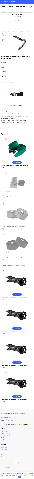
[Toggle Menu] (3, 6)
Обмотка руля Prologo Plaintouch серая (13, 226)
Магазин (7, 29)
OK (19, 477)
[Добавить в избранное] (2, 76)
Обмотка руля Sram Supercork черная (13, 257)
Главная (3, 29)
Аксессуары (4, 449)
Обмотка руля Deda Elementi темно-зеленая (15, 165)
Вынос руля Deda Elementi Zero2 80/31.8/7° (15, 365)
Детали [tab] (21, 105)
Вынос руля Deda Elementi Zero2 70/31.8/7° (14, 331)
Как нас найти (4, 414)
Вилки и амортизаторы (6, 454)
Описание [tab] (14, 105)
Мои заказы (4, 441)
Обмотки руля (29, 31)
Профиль (3, 439)
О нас (2, 437)
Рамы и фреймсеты (6, 456)
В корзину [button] (18, 162)
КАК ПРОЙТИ (22, 2)
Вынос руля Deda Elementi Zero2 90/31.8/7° (15, 399)
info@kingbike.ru (8, 419)
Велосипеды (4, 447)
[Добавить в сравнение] (5, 76)
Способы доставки (5, 433)
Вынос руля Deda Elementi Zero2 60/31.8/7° (15, 297)
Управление (21, 31)
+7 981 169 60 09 (18, 15)
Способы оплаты (5, 431)
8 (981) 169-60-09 (7, 417)
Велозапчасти (15, 31)
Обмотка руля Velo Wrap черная (11, 196)
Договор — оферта (5, 435)
